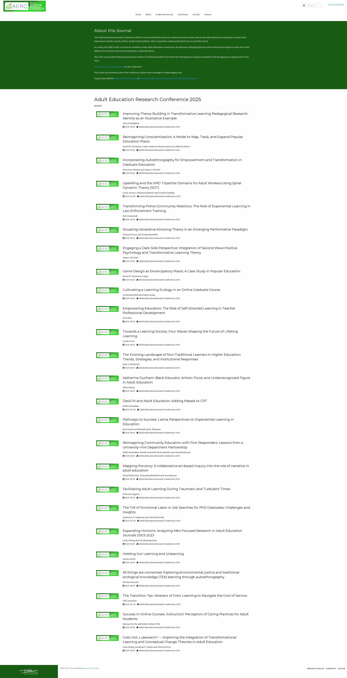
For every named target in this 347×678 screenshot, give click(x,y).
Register (340, 4)
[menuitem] (336, 6)
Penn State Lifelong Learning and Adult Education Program (168, 78)
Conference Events (164, 14)
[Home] (24, 7)
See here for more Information (109, 67)
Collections (182, 14)
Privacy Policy (315, 669)
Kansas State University (125, 78)
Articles (196, 14)
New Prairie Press (91, 668)
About (148, 14)
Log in (331, 4)
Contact (207, 14)
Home (138, 14)
